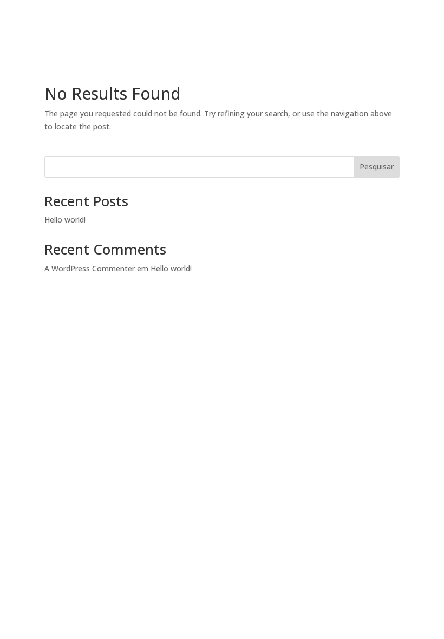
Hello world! (65, 219)
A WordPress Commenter (89, 268)
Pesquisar (377, 166)
